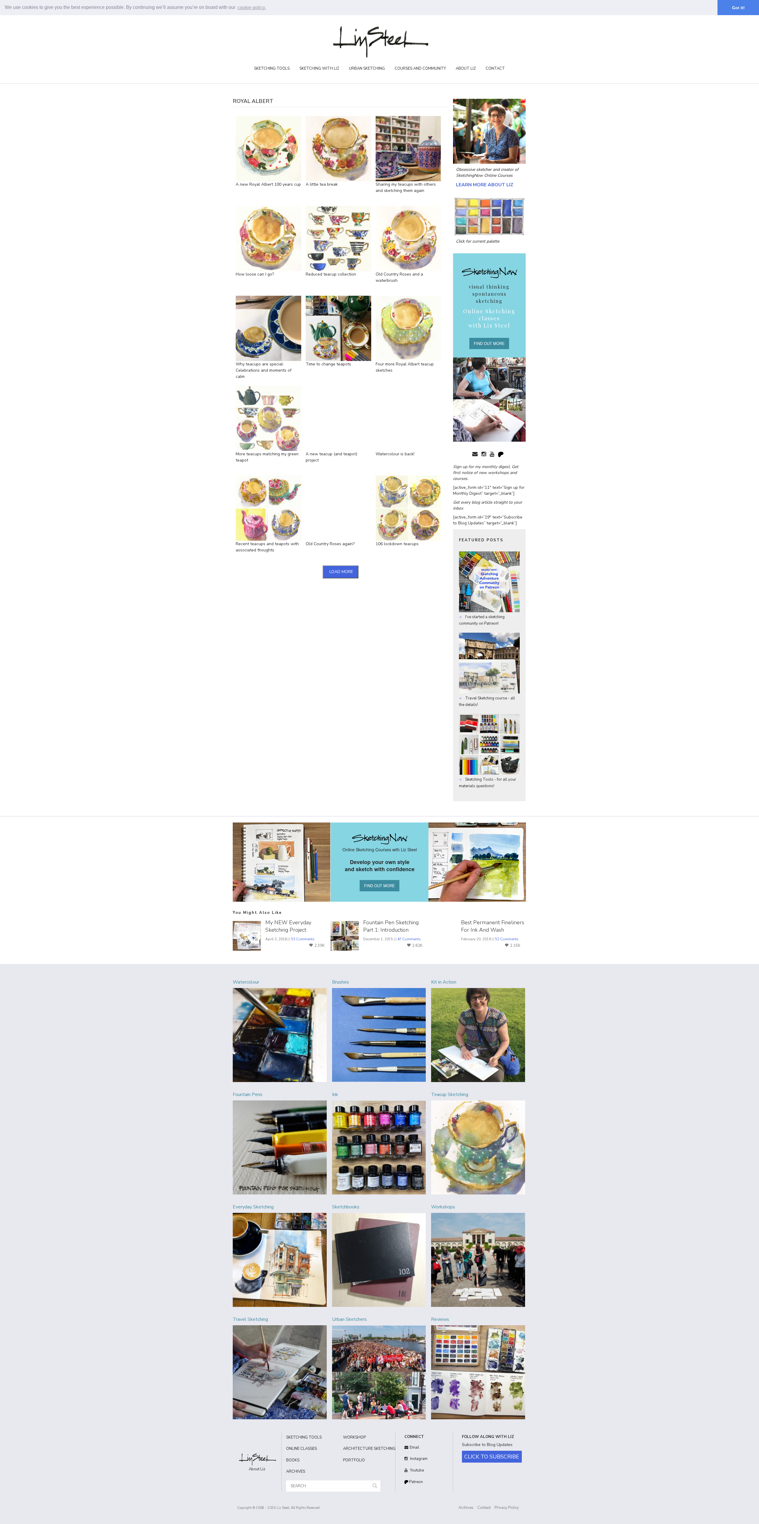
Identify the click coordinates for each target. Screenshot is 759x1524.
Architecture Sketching (367, 1448)
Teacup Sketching (449, 1094)
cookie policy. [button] (251, 7)
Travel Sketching (250, 1319)
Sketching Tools (272, 68)
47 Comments (409, 939)
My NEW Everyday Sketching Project (288, 926)
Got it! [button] (738, 7)
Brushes (340, 982)
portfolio (354, 1460)
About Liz (466, 68)
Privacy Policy (507, 1507)
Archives (465, 1507)
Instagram (418, 1458)
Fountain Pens (247, 1094)
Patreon (415, 1482)
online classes (301, 1448)
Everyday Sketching (253, 1207)
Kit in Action (443, 982)
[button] (375, 1486)
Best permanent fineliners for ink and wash (492, 926)
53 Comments (303, 939)
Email (414, 1447)
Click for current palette (477, 241)
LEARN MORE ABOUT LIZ (484, 185)
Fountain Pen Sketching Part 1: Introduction (391, 926)
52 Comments (507, 939)
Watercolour (246, 982)
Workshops (443, 1207)
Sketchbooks (345, 1207)
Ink (335, 1094)
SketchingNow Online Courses (484, 175)
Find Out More (489, 343)
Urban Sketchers (349, 1319)
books (292, 1460)
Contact (495, 68)
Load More (341, 572)
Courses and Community (420, 68)
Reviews (440, 1319)
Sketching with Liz (319, 68)
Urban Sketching (367, 68)
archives (295, 1471)
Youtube (416, 1470)
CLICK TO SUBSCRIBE (491, 1456)
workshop (354, 1437)
